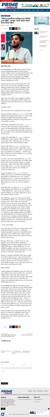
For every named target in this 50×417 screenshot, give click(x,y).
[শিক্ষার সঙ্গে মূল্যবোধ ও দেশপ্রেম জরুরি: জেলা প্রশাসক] (36, 32)
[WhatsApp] (19, 28)
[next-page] (4, 356)
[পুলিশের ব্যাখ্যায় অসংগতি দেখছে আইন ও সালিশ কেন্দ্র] (6, 346)
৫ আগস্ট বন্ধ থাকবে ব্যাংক (26, 335)
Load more (41, 50)
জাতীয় (9, 15)
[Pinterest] (16, 28)
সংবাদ (6, 15)
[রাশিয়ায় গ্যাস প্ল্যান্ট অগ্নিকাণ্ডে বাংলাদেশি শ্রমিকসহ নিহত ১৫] (27, 346)
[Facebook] (47, 1)
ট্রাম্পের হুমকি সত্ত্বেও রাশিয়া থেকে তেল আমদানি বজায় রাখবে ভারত (8, 335)
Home (2, 13)
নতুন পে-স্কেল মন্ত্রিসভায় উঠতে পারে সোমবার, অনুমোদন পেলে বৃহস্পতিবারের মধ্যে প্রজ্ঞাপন (16, 352)
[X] (13, 28)
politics (5, 403)
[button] (47, 10)
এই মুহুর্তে (5, 13)
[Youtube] (49, 1)
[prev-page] (2, 356)
